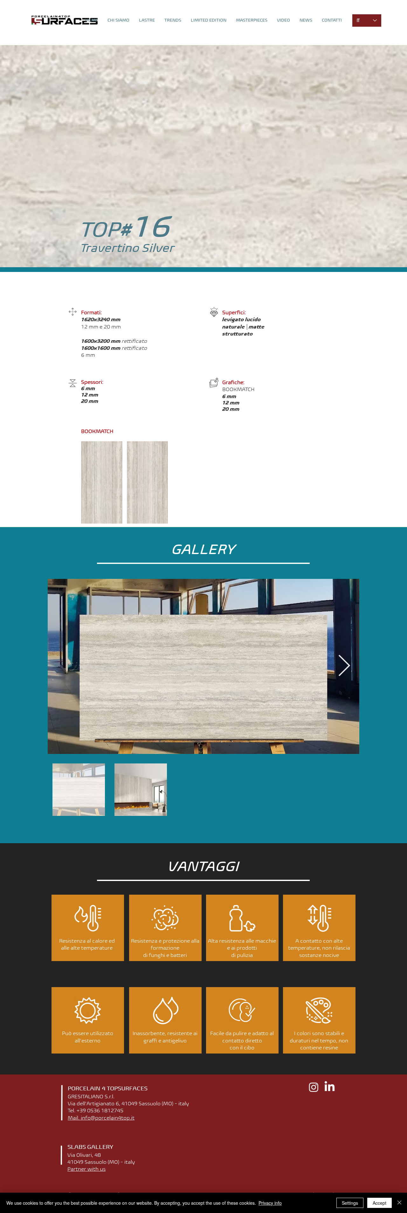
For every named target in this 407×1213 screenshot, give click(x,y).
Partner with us (86, 1169)
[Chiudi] (399, 1203)
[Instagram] (313, 1087)
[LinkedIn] (329, 1087)
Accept (379, 1203)
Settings (350, 1203)
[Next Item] (344, 666)
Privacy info (270, 1203)
